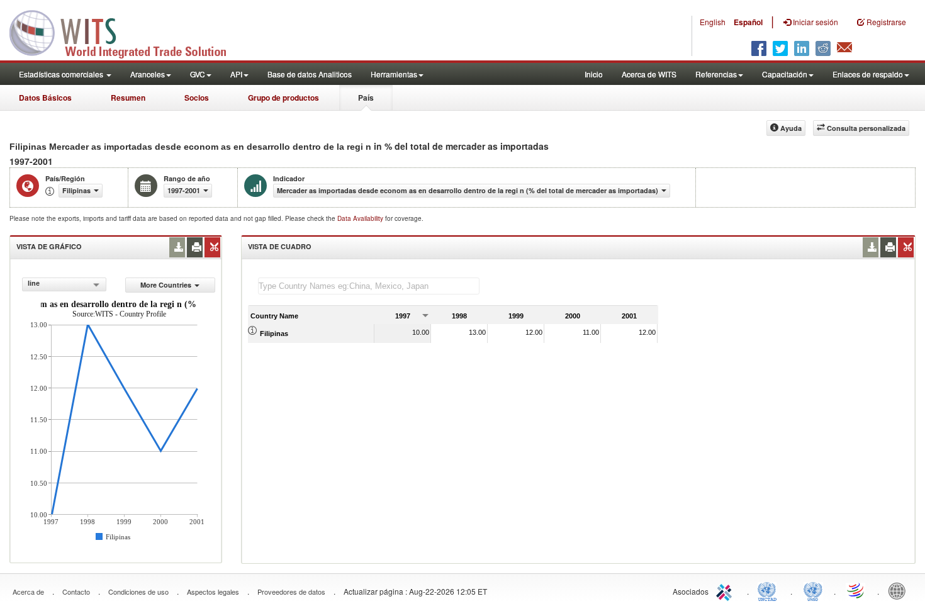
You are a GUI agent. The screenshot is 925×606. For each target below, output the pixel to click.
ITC (726, 590)
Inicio (594, 74)
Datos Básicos (45, 97)
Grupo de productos (283, 97)
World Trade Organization (856, 590)
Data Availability (361, 218)
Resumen (128, 97)
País (366, 97)
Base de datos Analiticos (309, 74)
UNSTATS (813, 590)
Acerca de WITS (649, 74)
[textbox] (368, 286)
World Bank (899, 590)
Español (748, 22)
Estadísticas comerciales (62, 74)
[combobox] (64, 284)
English (713, 21)
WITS (126, 31)
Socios (196, 97)
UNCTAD (769, 590)
